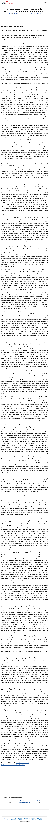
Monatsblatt (13, 819)
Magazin (25, 819)
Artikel (30, 807)
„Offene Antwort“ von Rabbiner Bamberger (24, 801)
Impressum (20, 818)
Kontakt (14, 818)
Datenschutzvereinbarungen (29, 818)
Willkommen (20, 819)
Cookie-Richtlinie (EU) (41, 818)
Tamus (9, 800)
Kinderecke (40, 819)
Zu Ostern (40, 800)
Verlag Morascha (33, 819)
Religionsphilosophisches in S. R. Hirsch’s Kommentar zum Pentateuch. (27, 13)
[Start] (7, 13)
